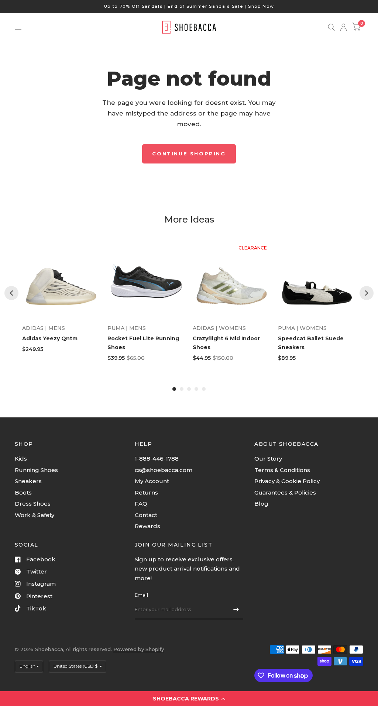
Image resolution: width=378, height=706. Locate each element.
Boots (23, 492)
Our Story (268, 458)
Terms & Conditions (282, 469)
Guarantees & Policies (285, 492)
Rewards (147, 526)
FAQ (141, 503)
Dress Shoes (33, 503)
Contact (146, 515)
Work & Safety (34, 515)
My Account (152, 481)
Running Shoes (36, 469)
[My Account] (343, 27)
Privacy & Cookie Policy (287, 481)
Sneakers (28, 481)
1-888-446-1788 (157, 458)
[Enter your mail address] (235, 609)
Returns (146, 492)
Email (141, 595)
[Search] (331, 27)
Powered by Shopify (138, 649)
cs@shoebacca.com (163, 469)
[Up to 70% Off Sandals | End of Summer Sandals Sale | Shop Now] (189, 6)
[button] (189, 698)
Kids (21, 458)
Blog (261, 503)
